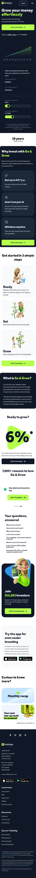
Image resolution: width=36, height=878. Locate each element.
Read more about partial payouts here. (18, 865)
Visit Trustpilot (16, 497)
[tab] (15, 506)
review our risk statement (10, 855)
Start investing (17, 27)
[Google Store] (25, 659)
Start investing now (16, 611)
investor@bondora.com (8, 774)
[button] (18, 525)
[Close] (32, 3)
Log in (23, 3)
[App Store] (10, 659)
